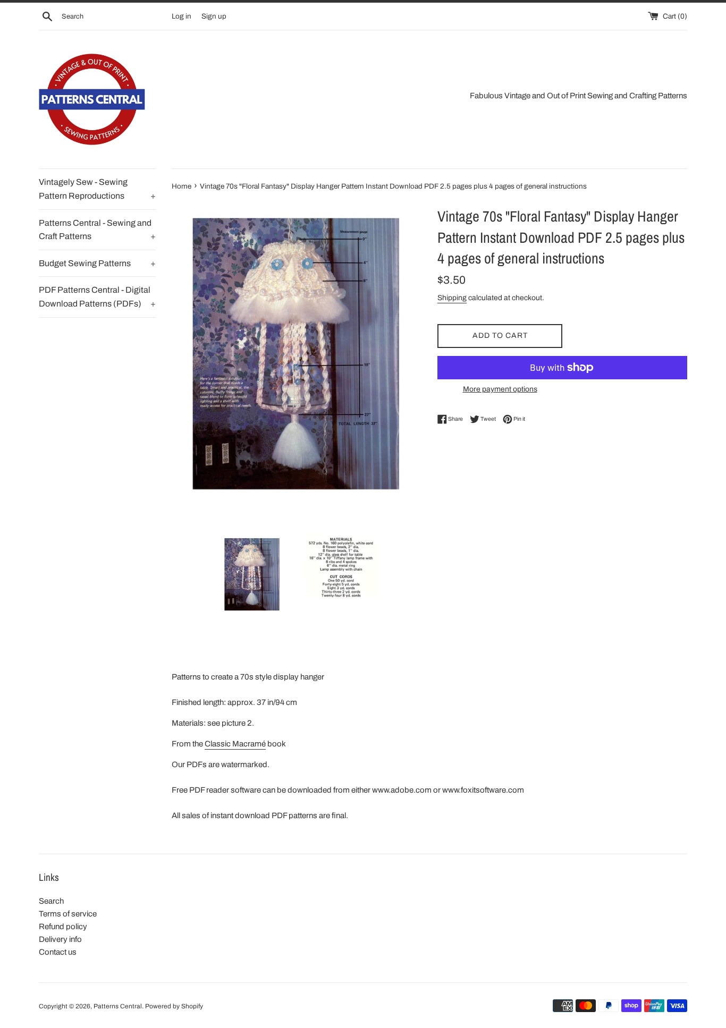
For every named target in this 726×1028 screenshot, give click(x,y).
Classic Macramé (235, 744)
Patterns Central (118, 1006)
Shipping (452, 298)
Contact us (58, 952)
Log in (181, 16)
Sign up (213, 16)
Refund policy (63, 926)
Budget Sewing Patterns (97, 263)
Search (51, 901)
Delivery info (60, 939)
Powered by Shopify (174, 1006)
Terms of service (68, 914)
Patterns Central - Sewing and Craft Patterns (97, 229)
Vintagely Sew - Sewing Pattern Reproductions (97, 188)
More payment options (500, 389)
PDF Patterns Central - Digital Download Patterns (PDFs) (97, 296)
